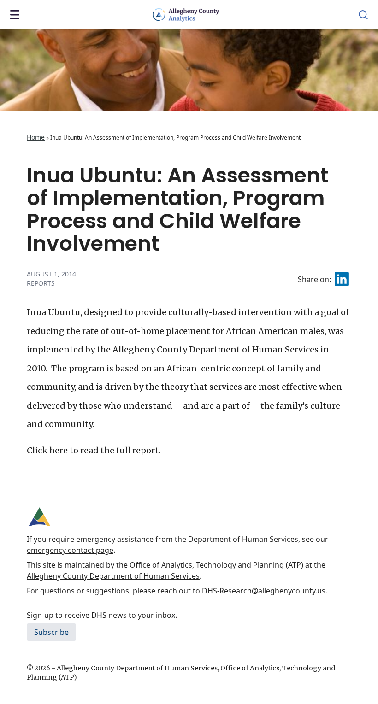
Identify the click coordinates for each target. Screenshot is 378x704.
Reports (41, 283)
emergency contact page (70, 550)
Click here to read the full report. (94, 450)
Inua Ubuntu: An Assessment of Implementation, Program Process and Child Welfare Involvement (177, 209)
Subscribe (51, 632)
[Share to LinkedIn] (341, 279)
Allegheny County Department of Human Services (113, 576)
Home (36, 137)
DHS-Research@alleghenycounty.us (263, 591)
